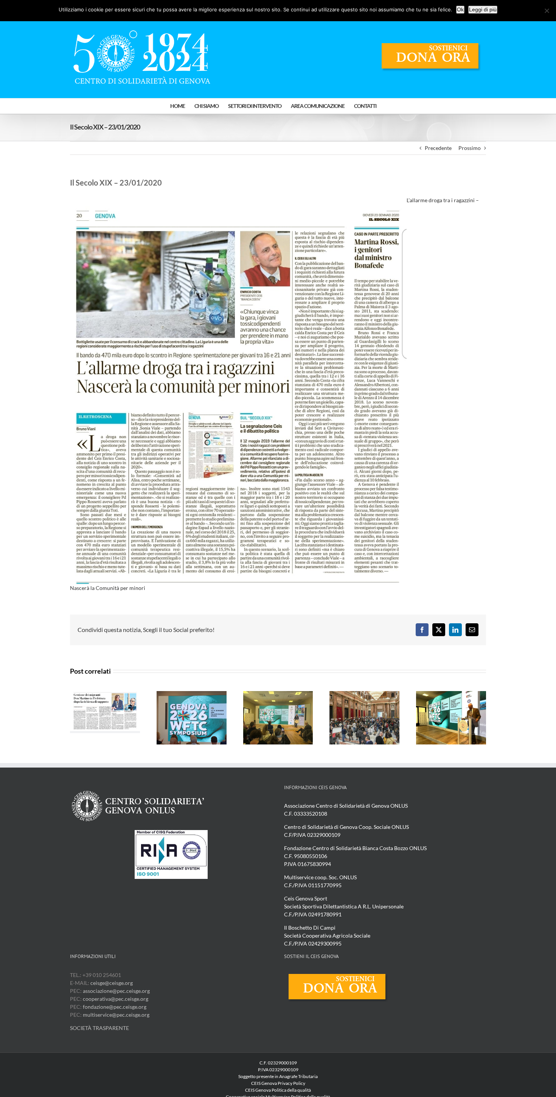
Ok (460, 9)
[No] (546, 10)
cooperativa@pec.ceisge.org (115, 999)
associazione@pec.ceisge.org (116, 991)
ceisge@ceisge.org (111, 983)
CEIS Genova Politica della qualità (278, 1090)
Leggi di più (483, 9)
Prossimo (469, 148)
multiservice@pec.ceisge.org (116, 1014)
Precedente (438, 148)
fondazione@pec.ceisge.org (114, 1006)
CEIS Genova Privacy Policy (278, 1083)
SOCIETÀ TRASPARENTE (99, 1028)
